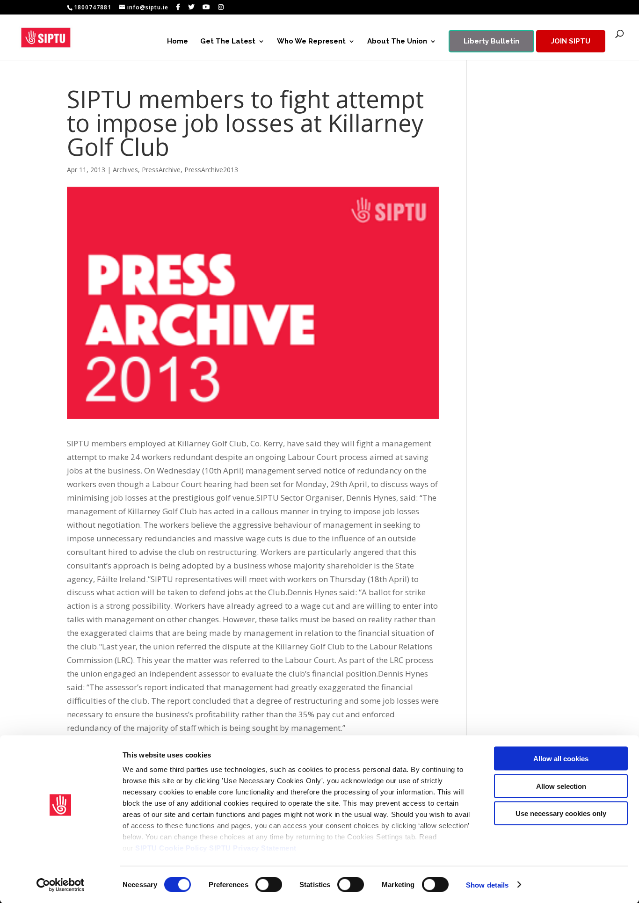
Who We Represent (311, 41)
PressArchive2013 (211, 169)
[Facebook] (178, 7)
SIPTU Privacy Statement (253, 848)
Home (177, 41)
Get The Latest (227, 41)
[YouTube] (207, 7)
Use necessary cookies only (561, 813)
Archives (125, 169)
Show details (487, 884)
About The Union (397, 41)
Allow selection (561, 786)
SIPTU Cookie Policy (171, 848)
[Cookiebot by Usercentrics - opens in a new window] (61, 885)
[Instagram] (221, 7)
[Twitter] (191, 7)
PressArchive (161, 169)
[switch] (268, 884)
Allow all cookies (560, 759)
